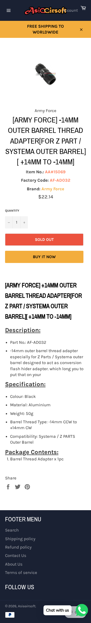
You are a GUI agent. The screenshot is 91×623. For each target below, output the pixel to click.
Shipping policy (20, 538)
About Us (13, 564)
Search (12, 530)
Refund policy (18, 547)
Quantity (12, 210)
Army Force (52, 188)
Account (70, 10)
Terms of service (21, 572)
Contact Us (15, 555)
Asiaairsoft (26, 606)
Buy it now (44, 256)
